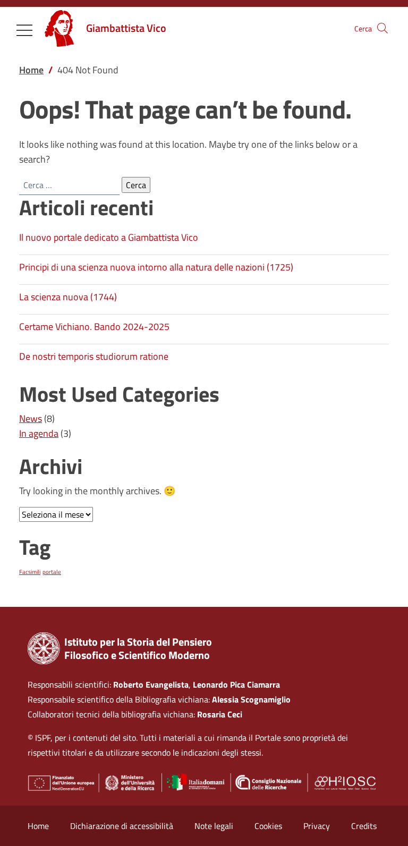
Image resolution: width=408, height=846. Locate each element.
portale (51, 572)
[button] (382, 28)
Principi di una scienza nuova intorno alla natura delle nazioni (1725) (156, 267)
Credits (364, 825)
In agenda (38, 433)
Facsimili (29, 572)
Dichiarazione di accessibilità (121, 825)
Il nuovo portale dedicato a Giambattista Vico (108, 237)
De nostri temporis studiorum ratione (93, 356)
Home (38, 825)
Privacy (316, 825)
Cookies (268, 825)
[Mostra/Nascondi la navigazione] (24, 30)
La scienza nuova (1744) (68, 297)
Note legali (213, 825)
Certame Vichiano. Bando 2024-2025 (94, 326)
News (30, 418)
